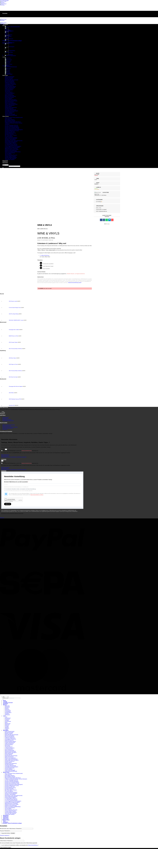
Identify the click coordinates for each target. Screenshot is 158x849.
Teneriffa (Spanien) (9, 108)
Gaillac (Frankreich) (9, 88)
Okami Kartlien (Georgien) (10, 99)
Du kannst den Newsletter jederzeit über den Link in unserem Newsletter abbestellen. (18, 490)
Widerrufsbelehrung (6, 426)
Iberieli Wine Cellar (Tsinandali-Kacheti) (13, 140)
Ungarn (10, 74)
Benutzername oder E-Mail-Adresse (10, 828)
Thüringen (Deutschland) (10, 109)
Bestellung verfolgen (6, 419)
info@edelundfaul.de (103, 211)
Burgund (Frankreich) (9, 82)
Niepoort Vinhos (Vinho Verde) (11, 149)
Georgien (8, 62)
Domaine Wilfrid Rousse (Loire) (12, 130)
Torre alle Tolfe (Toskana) (10, 158)
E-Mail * (3, 449)
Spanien (8, 71)
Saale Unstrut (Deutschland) (11, 104)
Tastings (5, 701)
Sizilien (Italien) (8, 106)
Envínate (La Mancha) (10, 131)
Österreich (8, 68)
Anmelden (13, 833)
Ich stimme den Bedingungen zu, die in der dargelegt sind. (20, 450)
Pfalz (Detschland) (9, 753)
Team (4, 821)
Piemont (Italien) (8, 98)
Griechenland (9, 64)
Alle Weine (5, 24)
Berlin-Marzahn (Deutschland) (11, 79)
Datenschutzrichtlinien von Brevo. (36, 494)
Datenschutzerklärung (33, 845)
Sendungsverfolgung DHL (8, 420)
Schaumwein (11, 42)
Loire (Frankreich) (9, 94)
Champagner (11, 46)
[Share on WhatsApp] (106, 220)
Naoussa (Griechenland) (10, 96)
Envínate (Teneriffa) (9, 134)
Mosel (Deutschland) (9, 95)
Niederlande (14, 66)
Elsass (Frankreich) (9, 85)
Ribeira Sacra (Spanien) (10, 103)
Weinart (4, 25)
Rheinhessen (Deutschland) (11, 100)
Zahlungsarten (5, 417)
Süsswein (11, 54)
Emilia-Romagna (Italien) (10, 86)
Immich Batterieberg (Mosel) (11, 141)
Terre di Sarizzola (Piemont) (11, 155)
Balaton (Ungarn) (8, 78)
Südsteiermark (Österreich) (11, 107)
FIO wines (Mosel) (9, 791)
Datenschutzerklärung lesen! (74, 282)
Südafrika (8, 73)
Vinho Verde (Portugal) (10, 114)
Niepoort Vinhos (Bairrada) (11, 150)
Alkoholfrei (17, 26)
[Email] (112, 220)
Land (4, 715)
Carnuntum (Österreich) (10, 83)
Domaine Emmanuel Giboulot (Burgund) (14, 129)
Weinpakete (5, 160)
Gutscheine (5, 162)
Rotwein (10, 34)
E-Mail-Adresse (6, 840)
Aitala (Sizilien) (8, 118)
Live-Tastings (98, 201)
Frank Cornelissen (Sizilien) (11, 137)
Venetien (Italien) (8, 113)
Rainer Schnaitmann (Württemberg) (12, 151)
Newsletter (4, 13)
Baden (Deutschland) (9, 76)
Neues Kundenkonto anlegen (5, 847)
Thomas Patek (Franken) (10, 156)
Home (4, 700)
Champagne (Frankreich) (10, 84)
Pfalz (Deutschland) (9, 97)
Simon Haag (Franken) (10, 152)
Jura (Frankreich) (8, 92)
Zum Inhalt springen (4, 0)
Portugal (8, 70)
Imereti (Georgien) (9, 89)
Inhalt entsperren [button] (5, 455)
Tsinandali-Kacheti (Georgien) (11, 110)
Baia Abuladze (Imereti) (10, 120)
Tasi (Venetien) (8, 154)
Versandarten (5, 418)
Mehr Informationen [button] (5, 454)
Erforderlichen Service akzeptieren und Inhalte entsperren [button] (13, 457)
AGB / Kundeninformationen (8, 424)
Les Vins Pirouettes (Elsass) (11, 145)
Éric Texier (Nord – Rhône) (11, 135)
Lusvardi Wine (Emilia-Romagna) (12, 147)
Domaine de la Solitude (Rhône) (12, 127)
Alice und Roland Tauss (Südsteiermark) (14, 117)
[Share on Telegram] (109, 220)
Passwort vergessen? (4, 835)
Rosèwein (11, 38)
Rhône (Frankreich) (9, 102)
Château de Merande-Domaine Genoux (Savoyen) (16, 778)
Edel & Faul (5, 818)
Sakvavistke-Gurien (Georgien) (11, 760)
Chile (9, 58)
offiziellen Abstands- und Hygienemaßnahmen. (76, 273)
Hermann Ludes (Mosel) (10, 139)
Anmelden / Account (8, 702)
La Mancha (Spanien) (9, 93)
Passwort (5, 830)
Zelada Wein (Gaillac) (10, 159)
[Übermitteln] (2, 699)
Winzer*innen (5, 116)
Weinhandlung (5, 819)
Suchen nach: (5, 166)
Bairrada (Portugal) (9, 77)
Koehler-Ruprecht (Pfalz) (10, 142)
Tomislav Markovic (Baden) (11, 157)
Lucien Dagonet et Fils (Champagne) (13, 146)
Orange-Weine (12, 50)
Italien (7, 65)
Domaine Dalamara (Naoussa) (11, 126)
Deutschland (9, 59)
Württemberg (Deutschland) (11, 115)
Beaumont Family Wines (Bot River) (13, 121)
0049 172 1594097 (103, 209)
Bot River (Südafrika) (9, 80)
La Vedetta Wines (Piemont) (11, 144)
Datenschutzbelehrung (7, 428)
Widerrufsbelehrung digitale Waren (10, 427)
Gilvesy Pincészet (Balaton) (11, 138)
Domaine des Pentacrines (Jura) (12, 128)
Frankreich (8, 61)
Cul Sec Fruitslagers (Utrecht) (11, 125)
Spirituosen (13, 55)
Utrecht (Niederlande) (9, 111)
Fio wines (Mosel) (9, 136)
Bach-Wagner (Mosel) (9, 119)
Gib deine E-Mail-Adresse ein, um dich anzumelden (16, 481)
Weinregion (5, 75)
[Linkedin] (104, 220)
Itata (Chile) (7, 90)
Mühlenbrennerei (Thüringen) (11, 148)
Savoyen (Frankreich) (9, 105)
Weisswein (11, 30)
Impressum (4, 429)
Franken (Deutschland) (10, 87)
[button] (2, 55)
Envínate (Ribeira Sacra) (10, 132)
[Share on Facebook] (101, 220)
